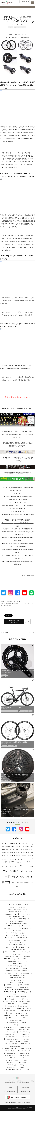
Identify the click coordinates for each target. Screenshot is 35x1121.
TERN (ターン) (12, 1065)
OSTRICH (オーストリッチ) (17, 942)
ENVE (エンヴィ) (25, 1034)
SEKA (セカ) (27, 956)
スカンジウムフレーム (20, 862)
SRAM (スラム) (11, 1062)
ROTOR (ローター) (11, 985)
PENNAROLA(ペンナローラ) (11, 959)
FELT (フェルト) (25, 1036)
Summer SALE (5, 711)
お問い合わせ (25, 1087)
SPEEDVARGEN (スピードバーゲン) (17, 966)
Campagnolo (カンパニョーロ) (18, 1022)
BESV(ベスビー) (17, 930)
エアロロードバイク (14, 859)
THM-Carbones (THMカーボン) (22, 989)
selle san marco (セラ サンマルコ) (18, 940)
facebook (13, 1102)
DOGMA (8, 849)
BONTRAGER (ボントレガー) (17, 975)
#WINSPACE (13, 844)
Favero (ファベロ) (10, 919)
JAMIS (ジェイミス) (17, 921)
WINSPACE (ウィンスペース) (12, 956)
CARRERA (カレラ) (24, 919)
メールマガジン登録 (18, 894)
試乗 (22, 882)
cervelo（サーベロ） (25, 1027)
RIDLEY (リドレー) (24, 1053)
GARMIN (26, 1041)
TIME (13, 856)
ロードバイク (14, 711)
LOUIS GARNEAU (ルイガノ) (17, 949)
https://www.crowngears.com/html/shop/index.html (18, 514)
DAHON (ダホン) (17, 954)
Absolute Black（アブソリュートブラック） (17, 933)
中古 (21, 711)
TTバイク (18, 856)
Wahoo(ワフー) (24, 1067)
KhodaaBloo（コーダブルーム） (17, 916)
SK (7, 856)
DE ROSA (18, 904)
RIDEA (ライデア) (9, 992)
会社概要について (25, 1091)
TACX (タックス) (23, 1062)
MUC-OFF (12, 907)
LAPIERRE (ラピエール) (11, 1048)
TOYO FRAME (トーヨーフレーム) (18, 923)
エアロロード (5, 859)
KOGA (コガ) (25, 1003)
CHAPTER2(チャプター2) (10, 973)
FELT (20, 849)
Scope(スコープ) (12, 1006)
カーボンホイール (6, 780)
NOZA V (28, 852)
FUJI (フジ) (26, 1039)
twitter (6, 1102)
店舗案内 (9, 1087)
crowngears (30, 575)
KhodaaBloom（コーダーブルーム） (17, 909)
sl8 (10, 856)
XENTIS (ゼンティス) (24, 1001)
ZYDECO (24, 856)
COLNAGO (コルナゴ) (23, 1029)
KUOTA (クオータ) (25, 1043)
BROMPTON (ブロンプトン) (17, 1020)
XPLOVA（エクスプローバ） (13, 1069)
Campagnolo (5, 745)
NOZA (11, 852)
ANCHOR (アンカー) (21, 1013)
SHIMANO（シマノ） (24, 1055)
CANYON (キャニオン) (10, 1027)
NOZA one (16, 852)
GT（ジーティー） (25, 914)
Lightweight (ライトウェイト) (17, 1046)
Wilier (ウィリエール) (9, 1010)
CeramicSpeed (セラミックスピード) (17, 961)
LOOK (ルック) (27, 959)
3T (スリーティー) (17, 994)
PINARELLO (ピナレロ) (24, 1051)
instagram (20, 1102)
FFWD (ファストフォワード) (17, 982)
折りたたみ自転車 (24, 877)
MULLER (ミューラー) (10, 928)
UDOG (26, 904)
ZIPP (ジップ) (24, 1006)
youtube (28, 1102)
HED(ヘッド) (8, 937)
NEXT (30, 632)
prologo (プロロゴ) (23, 999)
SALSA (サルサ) (24, 985)
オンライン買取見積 (9, 1091)
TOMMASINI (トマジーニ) (24, 1008)
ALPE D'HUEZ (22, 844)
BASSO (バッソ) (9, 1008)
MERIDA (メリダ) (9, 1051)
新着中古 (23, 27)
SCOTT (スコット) (10, 1055)
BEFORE (5, 632)
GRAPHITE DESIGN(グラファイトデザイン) (17, 996)
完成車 (25, 711)
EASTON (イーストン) (11, 1034)
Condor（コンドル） (12, 1003)
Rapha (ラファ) (11, 1053)
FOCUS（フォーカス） (13, 1039)
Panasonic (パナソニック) (23, 937)
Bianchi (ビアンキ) (26, 1015)
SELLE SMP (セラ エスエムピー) (17, 944)
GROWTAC (22, 907)
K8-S (30, 849)
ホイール (17, 27)
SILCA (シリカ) (26, 952)
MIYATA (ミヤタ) (17, 963)
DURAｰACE (5, 676)
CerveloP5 (21, 846)
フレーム (7, 871)
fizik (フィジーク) (10, 1001)
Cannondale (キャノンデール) (17, 1025)
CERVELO (14, 846)
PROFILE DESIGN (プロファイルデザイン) (17, 935)
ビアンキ (31, 866)
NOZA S (22, 852)
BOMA (25, 1018)
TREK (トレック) (11, 1067)
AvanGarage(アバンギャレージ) (17, 911)
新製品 (14, 882)
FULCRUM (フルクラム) (13, 1041)
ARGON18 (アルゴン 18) (10, 1015)
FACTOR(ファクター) (11, 1036)
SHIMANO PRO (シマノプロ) (17, 1058)
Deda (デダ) (10, 999)
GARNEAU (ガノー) (26, 973)
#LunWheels (5, 844)
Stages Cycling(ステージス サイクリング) (17, 970)
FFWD (10, 1013)
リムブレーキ (28, 871)
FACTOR (15, 849)
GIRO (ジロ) (7, 989)
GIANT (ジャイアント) (11, 1043)
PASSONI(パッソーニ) (11, 914)
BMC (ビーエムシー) (14, 1018)
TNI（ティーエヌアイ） (11, 952)
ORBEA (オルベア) (10, 987)
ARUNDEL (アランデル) (11, 926)
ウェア (30, 856)
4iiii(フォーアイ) (10, 947)
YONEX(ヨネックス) (23, 947)
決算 (18, 882)
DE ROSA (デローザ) (25, 1032)
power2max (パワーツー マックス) (18, 968)
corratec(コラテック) (10, 1032)
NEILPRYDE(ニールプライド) (17, 977)
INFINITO (25, 849)
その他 (27, 1069)
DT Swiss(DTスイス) (25, 928)
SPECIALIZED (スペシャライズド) (18, 1060)
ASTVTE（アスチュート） (17, 980)
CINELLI (27, 846)
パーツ (11, 27)
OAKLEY (9, 904)
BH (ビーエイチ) (26, 926)
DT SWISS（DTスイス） (25, 1010)
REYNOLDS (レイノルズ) (24, 992)
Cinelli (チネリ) (10, 1029)
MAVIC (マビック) (26, 1048)
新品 (31, 711)
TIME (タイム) (23, 1065)
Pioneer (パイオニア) (24, 987)
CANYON (7, 846)
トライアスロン (14, 866)
